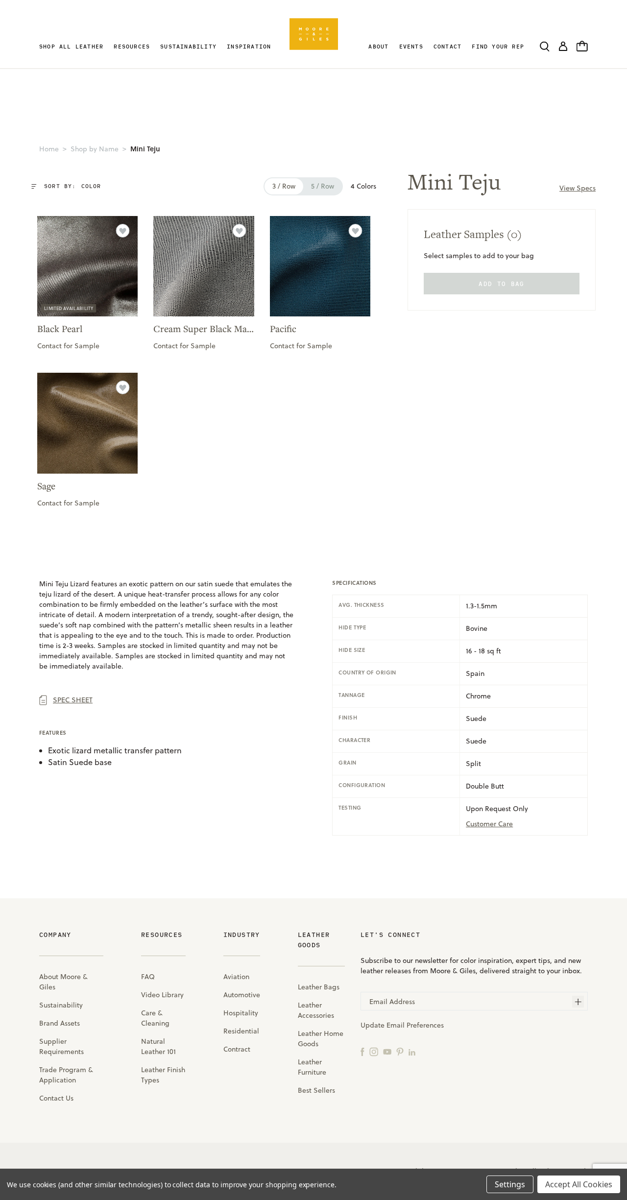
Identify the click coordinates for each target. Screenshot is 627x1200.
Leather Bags (318, 987)
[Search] (545, 46)
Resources (132, 46)
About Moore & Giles (63, 982)
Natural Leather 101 (158, 1046)
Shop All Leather (71, 46)
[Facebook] (362, 1051)
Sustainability (188, 46)
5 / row (322, 186)
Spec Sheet (73, 700)
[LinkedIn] (412, 1051)
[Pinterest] (400, 1051)
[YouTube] (387, 1051)
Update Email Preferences (402, 1025)
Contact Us (56, 1098)
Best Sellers (316, 1090)
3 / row (283, 186)
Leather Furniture (312, 1067)
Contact (447, 46)
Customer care (489, 824)
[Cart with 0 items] (582, 45)
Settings (510, 1184)
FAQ (148, 977)
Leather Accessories (316, 1010)
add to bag (501, 284)
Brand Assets (59, 1023)
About (378, 46)
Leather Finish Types (163, 1075)
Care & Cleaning (155, 1018)
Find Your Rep (498, 46)
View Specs (577, 188)
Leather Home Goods (320, 1039)
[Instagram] (373, 1051)
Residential (241, 1031)
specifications (354, 583)
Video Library (162, 995)
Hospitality (240, 1013)
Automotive (241, 995)
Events (411, 46)
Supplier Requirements (61, 1046)
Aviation (236, 977)
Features (53, 733)
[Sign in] (563, 46)
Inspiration (249, 46)
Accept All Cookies (578, 1184)
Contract (236, 1049)
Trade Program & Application (66, 1075)
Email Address (392, 1002)
